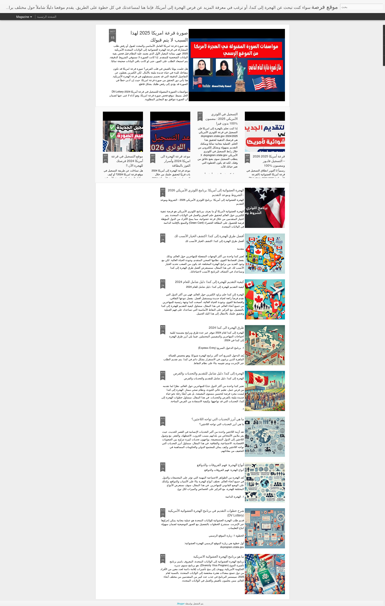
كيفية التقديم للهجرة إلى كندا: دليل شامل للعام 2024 (209, 281)
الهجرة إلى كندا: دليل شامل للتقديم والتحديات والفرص (208, 373)
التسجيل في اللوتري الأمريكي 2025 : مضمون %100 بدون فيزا (221, 118)
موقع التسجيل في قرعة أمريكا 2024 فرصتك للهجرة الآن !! (127, 161)
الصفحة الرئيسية (46, 16)
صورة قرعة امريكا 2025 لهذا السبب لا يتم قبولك (159, 36)
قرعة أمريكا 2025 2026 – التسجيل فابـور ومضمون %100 (269, 161)
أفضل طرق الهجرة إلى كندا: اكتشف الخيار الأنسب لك (209, 236)
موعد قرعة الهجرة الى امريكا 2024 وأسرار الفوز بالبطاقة (175, 161)
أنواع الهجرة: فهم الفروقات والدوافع (220, 464)
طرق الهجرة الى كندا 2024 (226, 327)
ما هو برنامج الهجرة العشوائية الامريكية (218, 556)
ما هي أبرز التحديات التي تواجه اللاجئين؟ (217, 419)
